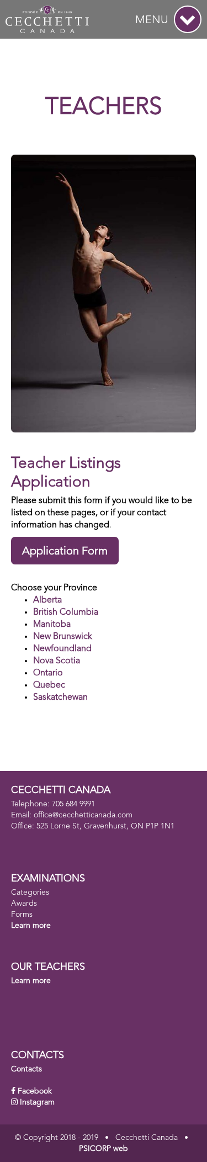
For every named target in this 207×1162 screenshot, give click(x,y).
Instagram (37, 1102)
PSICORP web (103, 1149)
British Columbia (65, 612)
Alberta (47, 600)
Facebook (35, 1091)
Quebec (49, 685)
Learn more (31, 925)
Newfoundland (62, 649)
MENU (151, 20)
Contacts (26, 1069)
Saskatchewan (60, 697)
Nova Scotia (56, 661)
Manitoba (52, 624)
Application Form (65, 551)
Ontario (48, 673)
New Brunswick (62, 636)
